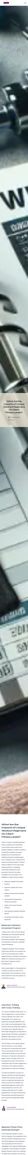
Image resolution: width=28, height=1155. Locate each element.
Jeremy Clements (12, 985)
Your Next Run (20, 1109)
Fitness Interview (15, 417)
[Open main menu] (25, 3)
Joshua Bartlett (11, 1107)
